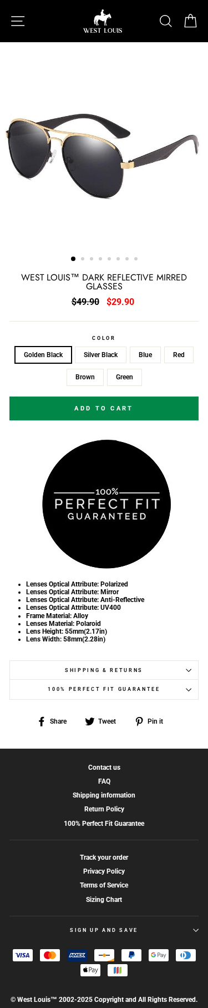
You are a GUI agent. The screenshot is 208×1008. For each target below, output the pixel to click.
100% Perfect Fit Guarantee (104, 689)
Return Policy (104, 809)
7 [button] (128, 260)
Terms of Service (104, 885)
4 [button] (101, 260)
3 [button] (92, 260)
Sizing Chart (104, 900)
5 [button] (110, 260)
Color (103, 338)
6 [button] (119, 260)
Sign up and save (104, 930)
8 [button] (137, 260)
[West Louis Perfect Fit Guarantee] (104, 567)
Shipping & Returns (104, 670)
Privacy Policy (104, 871)
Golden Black (43, 355)
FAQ (104, 781)
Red (179, 355)
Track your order (104, 857)
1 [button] (74, 259)
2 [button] (84, 260)
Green (124, 377)
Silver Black (101, 355)
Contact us (104, 767)
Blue (145, 355)
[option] (104, 145)
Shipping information (104, 795)
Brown (85, 377)
